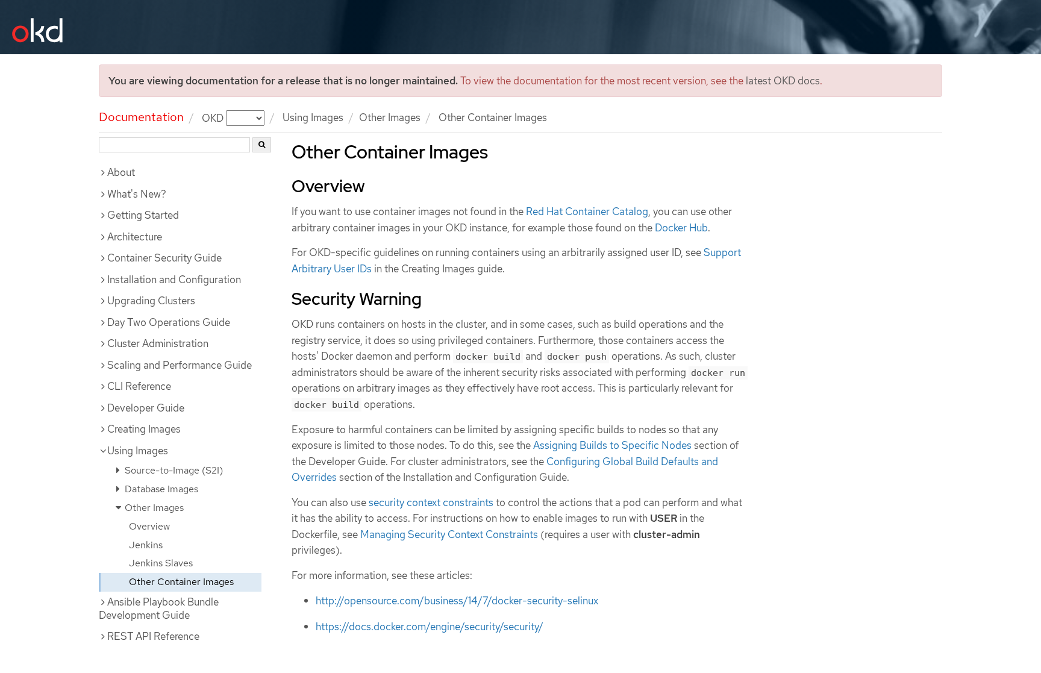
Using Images (137, 450)
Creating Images (144, 429)
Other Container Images (181, 581)
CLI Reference (139, 386)
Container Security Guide (164, 258)
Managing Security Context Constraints (449, 534)
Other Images (389, 117)
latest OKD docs (783, 80)
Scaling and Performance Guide (179, 365)
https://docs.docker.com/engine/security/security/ (429, 626)
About (121, 172)
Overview (149, 526)
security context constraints (431, 502)
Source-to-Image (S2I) (172, 470)
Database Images (160, 489)
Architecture (134, 236)
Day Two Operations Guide (168, 322)
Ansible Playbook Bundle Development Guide (159, 608)
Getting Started (143, 215)
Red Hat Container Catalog (587, 211)
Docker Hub (681, 227)
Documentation (141, 117)
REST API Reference (153, 636)
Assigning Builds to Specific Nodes (612, 445)
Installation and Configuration (174, 279)
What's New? (136, 194)
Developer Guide (145, 408)
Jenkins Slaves (161, 563)
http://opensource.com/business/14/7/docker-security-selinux (457, 600)
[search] (261, 144)
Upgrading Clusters (151, 300)
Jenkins (146, 545)
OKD (214, 117)
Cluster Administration (157, 343)
